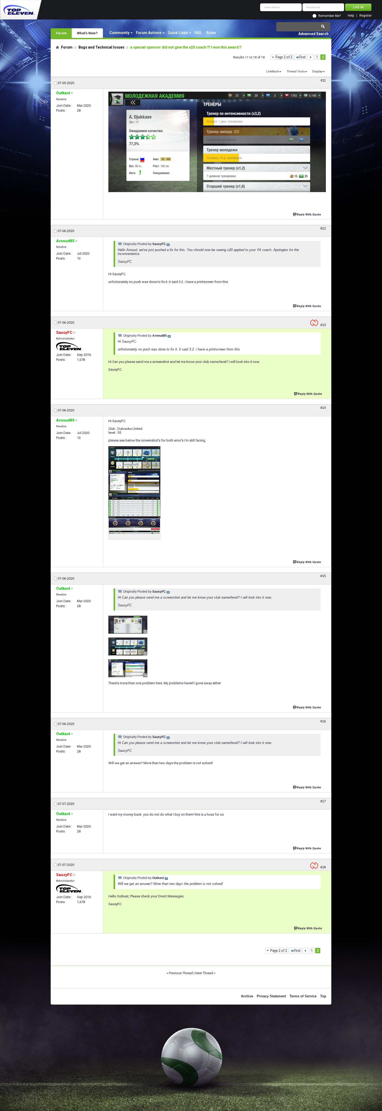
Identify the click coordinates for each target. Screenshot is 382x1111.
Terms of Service (303, 996)
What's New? (87, 33)
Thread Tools (296, 71)
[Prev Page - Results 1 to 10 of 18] (310, 57)
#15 (323, 576)
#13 (323, 325)
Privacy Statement (271, 996)
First (302, 57)
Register (365, 15)
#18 (323, 867)
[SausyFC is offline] (69, 346)
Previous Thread (181, 973)
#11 (323, 80)
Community (119, 33)
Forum (61, 33)
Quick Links (178, 33)
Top (323, 996)
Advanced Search (313, 34)
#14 (323, 408)
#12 (323, 228)
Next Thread (204, 973)
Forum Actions (148, 33)
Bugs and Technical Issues (101, 47)
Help (351, 15)
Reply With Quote (309, 214)
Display (317, 71)
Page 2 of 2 (283, 57)
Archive (247, 996)
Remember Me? (329, 16)
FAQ (197, 33)
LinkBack (272, 71)
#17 (323, 801)
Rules (211, 33)
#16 (323, 721)
